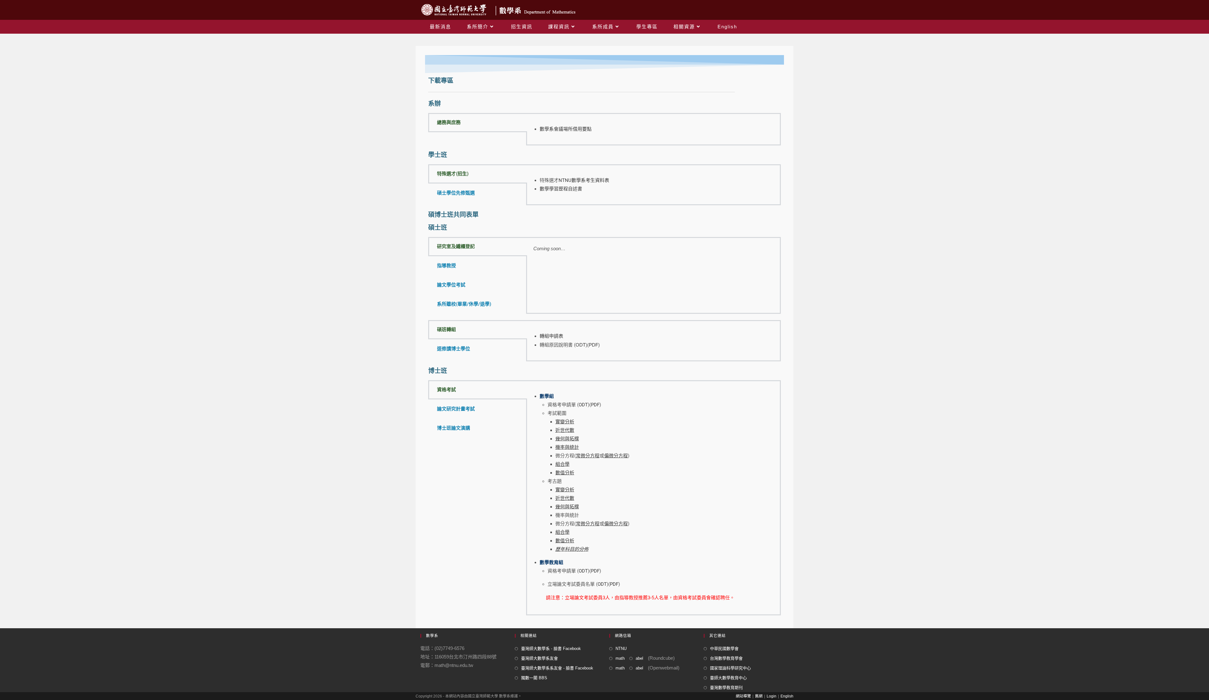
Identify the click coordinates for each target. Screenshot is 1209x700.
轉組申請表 (551, 336)
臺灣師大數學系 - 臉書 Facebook (551, 648)
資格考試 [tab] (446, 389)
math (620, 658)
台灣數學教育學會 (726, 658)
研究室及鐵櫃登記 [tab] (456, 246)
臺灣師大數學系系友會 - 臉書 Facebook (557, 668)
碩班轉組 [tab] (446, 329)
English (786, 696)
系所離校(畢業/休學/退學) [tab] (464, 304)
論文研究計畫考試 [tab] (456, 409)
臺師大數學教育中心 (728, 677)
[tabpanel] (653, 129)
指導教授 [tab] (446, 265)
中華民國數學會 (724, 648)
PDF (593, 344)
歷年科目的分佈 (571, 549)
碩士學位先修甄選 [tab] (456, 193)
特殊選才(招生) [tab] (452, 174)
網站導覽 (743, 696)
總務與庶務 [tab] (449, 122)
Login (771, 696)
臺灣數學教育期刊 (726, 687)
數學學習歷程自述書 (561, 189)
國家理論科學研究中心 (730, 668)
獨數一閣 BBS (534, 677)
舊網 (759, 696)
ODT (581, 344)
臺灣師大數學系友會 (539, 658)
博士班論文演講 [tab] (453, 428)
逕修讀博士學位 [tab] (453, 349)
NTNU (621, 648)
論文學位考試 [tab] (451, 285)
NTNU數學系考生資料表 (584, 180)
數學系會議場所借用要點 (566, 129)
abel (639, 658)
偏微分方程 (616, 524)
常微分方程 (587, 524)
